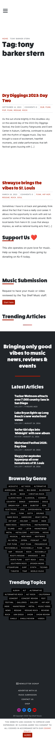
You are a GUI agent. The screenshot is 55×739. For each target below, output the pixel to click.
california (44, 594)
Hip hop (46, 194)
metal (32, 606)
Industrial (25, 524)
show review (43, 614)
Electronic (11, 509)
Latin (28, 528)
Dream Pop (14, 505)
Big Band (31, 490)
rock (7, 614)
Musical (14, 536)
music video (44, 606)
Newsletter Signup (28, 683)
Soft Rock (30, 559)
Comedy (42, 497)
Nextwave (40, 536)
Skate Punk (16, 559)
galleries (22, 602)
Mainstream (41, 528)
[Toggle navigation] (5, 11)
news (8, 610)
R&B (48, 548)
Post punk (25, 544)
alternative (36, 590)
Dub (42, 107)
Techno (44, 567)
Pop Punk (12, 544)
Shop (27, 703)
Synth (33, 567)
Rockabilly (40, 551)
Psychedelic (11, 548)
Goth (30, 513)
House (34, 521)
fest (43, 598)
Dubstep (34, 505)
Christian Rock (36, 494)
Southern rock (19, 563)
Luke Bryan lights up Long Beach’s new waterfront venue (32, 416)
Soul (19, 197)
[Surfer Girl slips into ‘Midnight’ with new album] (8, 433)
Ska (43, 555)
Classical (30, 497)
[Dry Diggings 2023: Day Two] (27, 78)
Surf (24, 567)
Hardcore (26, 517)
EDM (44, 505)
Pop (4, 110)
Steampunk (13, 567)
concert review (29, 598)
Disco (45, 501)
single (13, 618)
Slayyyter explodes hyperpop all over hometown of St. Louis (29, 459)
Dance (22, 501)
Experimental (35, 509)
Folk (13, 513)
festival (9, 602)
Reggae (17, 110)
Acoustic (13, 486)
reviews (45, 610)
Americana (10, 490)
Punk (10, 110)
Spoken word (37, 563)
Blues (13, 494)
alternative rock (14, 594)
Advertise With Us (27, 690)
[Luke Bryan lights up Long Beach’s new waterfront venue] (8, 416)
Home (5, 38)
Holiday (24, 521)
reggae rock (31, 610)
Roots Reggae (17, 555)
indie (6, 606)
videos (41, 618)
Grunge (40, 513)
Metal (9, 532)
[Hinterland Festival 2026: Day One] (8, 446)
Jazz (20, 528)
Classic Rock (15, 497)
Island (11, 528)
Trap (24, 571)
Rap (10, 551)
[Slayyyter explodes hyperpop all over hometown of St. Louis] (8, 459)
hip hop (46, 602)
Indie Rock (11, 524)
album (16, 590)
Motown (34, 532)
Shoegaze (33, 555)
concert (13, 598)
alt (24, 590)
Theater (15, 571)
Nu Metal (13, 540)
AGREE (27, 735)
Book (22, 494)
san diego (19, 614)
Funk (48, 107)
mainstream (19, 606)
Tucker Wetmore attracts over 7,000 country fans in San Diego (32, 399)
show (30, 614)
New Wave (26, 536)
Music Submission (27, 694)
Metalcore (21, 532)
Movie (46, 532)
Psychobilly (27, 548)
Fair (47, 509)
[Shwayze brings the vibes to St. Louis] (27, 166)
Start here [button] (9, 302)
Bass (21, 490)
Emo (22, 509)
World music (37, 571)
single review (27, 618)
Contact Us (27, 699)
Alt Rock (26, 486)
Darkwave (34, 501)
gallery (34, 602)
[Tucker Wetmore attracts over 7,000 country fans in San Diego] (8, 399)
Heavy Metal (41, 517)
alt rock (30, 594)
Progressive (41, 544)
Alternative (40, 486)
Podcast (35, 540)
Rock (25, 110)
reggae (17, 610)
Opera (24, 540)
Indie (43, 521)
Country (11, 501)
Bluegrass (44, 490)
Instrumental (42, 524)
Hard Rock (12, 517)
